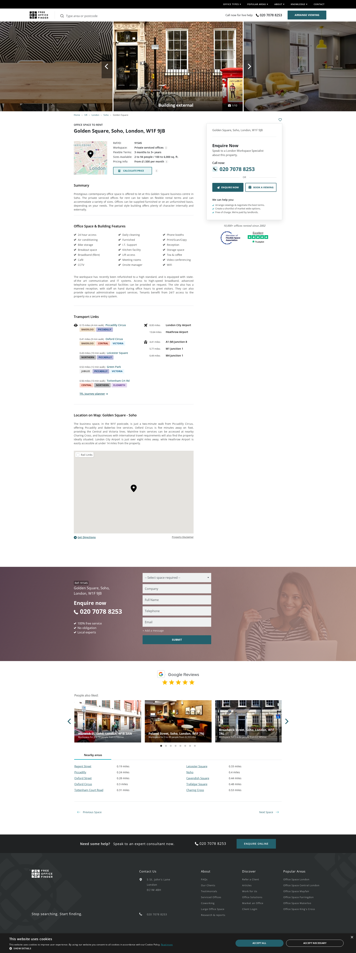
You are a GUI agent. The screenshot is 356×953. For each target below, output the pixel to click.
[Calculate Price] (156, 170)
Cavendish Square (197, 778)
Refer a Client (250, 879)
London (95, 114)
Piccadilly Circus (116, 325)
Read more (167, 944)
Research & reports (213, 915)
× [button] (351, 937)
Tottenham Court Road (88, 790)
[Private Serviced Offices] (166, 147)
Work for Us (249, 891)
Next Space (266, 812)
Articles (247, 885)
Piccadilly (80, 772)
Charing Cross (195, 790)
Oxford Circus (114, 339)
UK (85, 114)
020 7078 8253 (271, 15)
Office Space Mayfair (296, 891)
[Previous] (107, 66)
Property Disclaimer (183, 537)
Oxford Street (83, 778)
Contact (319, 4)
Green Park (114, 367)
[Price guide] (166, 161)
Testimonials (209, 891)
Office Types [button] (231, 4)
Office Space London (296, 879)
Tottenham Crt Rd (118, 380)
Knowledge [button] (298, 4)
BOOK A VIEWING (263, 187)
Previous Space (92, 812)
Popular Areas (294, 871)
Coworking (208, 903)
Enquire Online (256, 843)
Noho (189, 772)
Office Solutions (252, 897)
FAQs (204, 879)
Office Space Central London (301, 885)
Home (77, 114)
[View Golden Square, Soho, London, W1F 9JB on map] (90, 159)
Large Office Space (212, 909)
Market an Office (252, 903)
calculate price (133, 170)
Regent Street (82, 766)
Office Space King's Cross (299, 909)
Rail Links (87, 454)
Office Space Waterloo (297, 903)
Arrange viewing (307, 15)
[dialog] (178, 943)
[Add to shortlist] (280, 120)
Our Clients (208, 885)
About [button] (278, 4)
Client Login (249, 909)
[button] (91, 948)
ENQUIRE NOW (230, 187)
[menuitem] (221, 879)
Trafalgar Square (196, 784)
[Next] (249, 66)
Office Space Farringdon (298, 897)
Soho (106, 114)
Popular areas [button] (256, 4)
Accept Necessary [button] (314, 943)
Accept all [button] (259, 943)
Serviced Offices (211, 897)
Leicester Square (117, 353)
